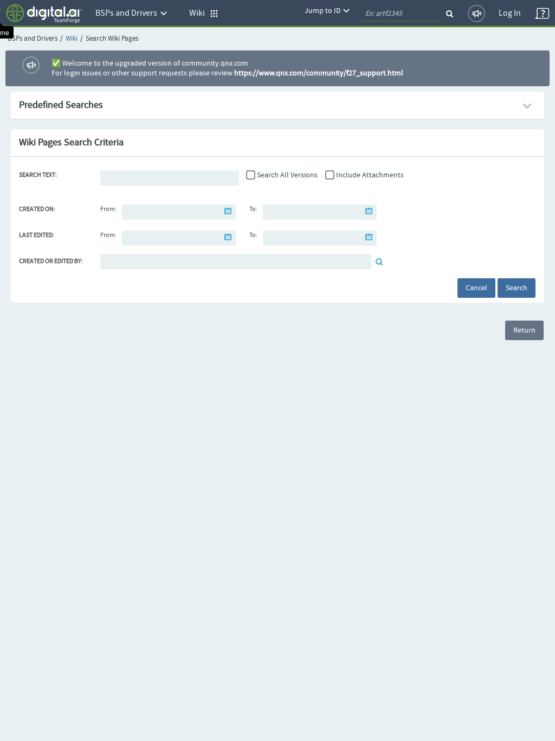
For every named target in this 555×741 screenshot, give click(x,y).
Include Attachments (370, 175)
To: (253, 209)
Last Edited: (36, 235)
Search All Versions (287, 175)
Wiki (72, 38)
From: (108, 209)
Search (516, 288)
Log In (510, 13)
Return (524, 330)
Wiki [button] (199, 13)
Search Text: (38, 175)
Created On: (37, 209)
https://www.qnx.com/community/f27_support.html (318, 73)
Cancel (476, 288)
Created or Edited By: (51, 261)
